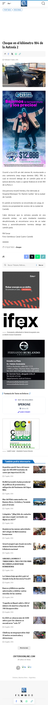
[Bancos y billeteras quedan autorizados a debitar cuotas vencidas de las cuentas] (39, 590)
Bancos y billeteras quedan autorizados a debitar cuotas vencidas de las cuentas (14, 591)
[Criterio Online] (24, 3)
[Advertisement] (24, 26)
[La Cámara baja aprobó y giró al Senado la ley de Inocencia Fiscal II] (39, 578)
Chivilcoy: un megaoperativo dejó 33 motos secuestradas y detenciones (16, 635)
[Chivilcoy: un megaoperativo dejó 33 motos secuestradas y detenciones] (39, 635)
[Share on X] (12, 54)
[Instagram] (28, 695)
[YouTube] (22, 695)
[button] (4, 3)
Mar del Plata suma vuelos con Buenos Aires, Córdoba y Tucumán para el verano (16, 502)
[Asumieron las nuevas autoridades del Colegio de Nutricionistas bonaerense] (39, 531)
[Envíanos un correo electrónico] (30, 668)
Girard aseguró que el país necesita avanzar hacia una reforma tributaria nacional (16, 546)
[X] (18, 695)
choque (18, 247)
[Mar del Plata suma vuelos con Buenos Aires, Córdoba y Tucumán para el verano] (39, 502)
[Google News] (25, 695)
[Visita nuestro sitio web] (24, 668)
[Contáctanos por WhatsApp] (18, 668)
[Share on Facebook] (8, 54)
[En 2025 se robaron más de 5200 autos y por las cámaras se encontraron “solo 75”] (39, 620)
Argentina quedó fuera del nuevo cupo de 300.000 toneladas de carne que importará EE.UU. (15, 470)
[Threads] (32, 695)
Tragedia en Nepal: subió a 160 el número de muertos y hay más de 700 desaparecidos (15, 605)
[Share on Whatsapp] (16, 54)
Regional (17, 10)
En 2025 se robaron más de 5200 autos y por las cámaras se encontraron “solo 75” (15, 620)
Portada (7, 10)
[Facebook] (16, 695)
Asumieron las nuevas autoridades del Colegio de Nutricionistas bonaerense (16, 531)
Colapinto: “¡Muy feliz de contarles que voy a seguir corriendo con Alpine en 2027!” (16, 517)
